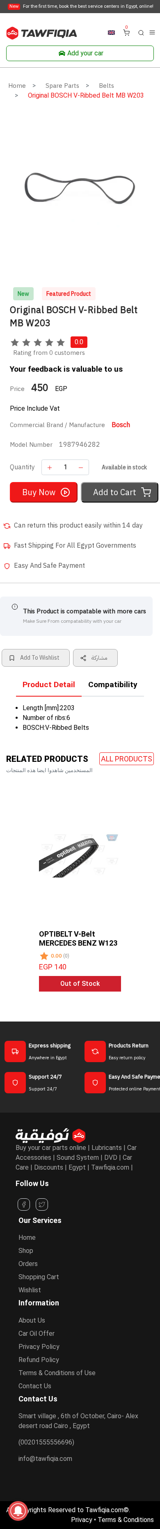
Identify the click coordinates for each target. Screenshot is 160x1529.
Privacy (81, 1520)
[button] (141, 32)
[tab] (49, 687)
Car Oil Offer (36, 1333)
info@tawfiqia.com (45, 1459)
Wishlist (29, 1290)
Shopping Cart (38, 1277)
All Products (126, 758)
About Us (31, 1320)
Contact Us (34, 1386)
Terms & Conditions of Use (57, 1373)
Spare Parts (62, 85)
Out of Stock (80, 983)
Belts (106, 85)
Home (17, 85)
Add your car (85, 53)
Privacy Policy (38, 1347)
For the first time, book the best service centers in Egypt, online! (81, 6)
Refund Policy (38, 1360)
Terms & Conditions (126, 1520)
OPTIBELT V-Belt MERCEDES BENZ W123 (78, 938)
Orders (28, 1264)
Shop (25, 1251)
